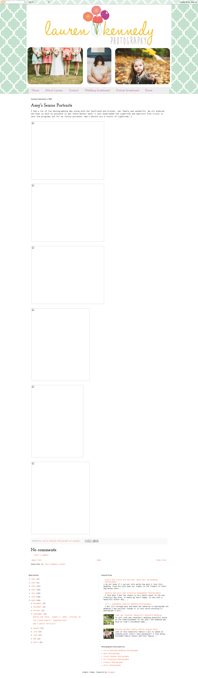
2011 (33, 593)
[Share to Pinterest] (97, 541)
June (35, 635)
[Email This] (86, 541)
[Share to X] (91, 541)
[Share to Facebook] (94, 541)
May (35, 639)
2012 (33, 590)
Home (35, 90)
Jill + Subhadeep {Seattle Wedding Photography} (128, 604)
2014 (33, 583)
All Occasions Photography (116, 659)
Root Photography (111, 654)
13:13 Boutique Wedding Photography (120, 651)
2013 (33, 586)
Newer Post (37, 560)
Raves (148, 90)
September (38, 614)
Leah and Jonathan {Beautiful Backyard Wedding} (138, 615)
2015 (33, 579)
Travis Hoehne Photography (116, 657)
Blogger (111, 672)
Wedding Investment (97, 90)
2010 (33, 597)
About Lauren (54, 90)
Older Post (161, 560)
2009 (33, 601)
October (37, 611)
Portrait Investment (127, 90)
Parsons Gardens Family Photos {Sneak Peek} (136, 629)
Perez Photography (112, 665)
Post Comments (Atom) (55, 564)
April (36, 642)
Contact (73, 90)
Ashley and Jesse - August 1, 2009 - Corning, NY (57, 617)
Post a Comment (41, 555)
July (35, 632)
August (36, 628)
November (37, 607)
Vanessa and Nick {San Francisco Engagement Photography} (133, 593)
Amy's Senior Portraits (44, 624)
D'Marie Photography (113, 662)
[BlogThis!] (89, 541)
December (37, 604)
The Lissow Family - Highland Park (50, 620)
